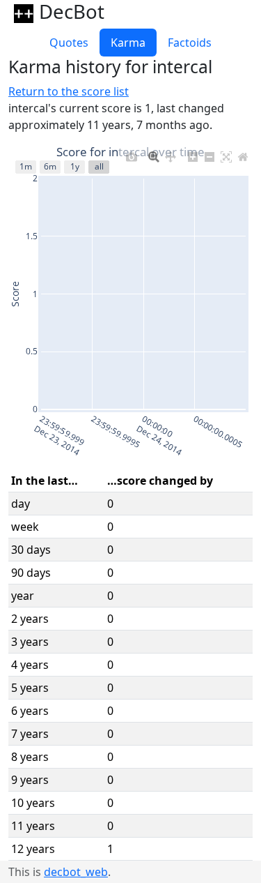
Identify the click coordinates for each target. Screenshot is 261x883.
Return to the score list (68, 91)
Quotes (68, 42)
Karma (128, 42)
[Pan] (170, 153)
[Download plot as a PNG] (131, 153)
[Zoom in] (192, 153)
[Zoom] (153, 153)
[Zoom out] (209, 153)
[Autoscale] (226, 153)
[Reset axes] (243, 153)
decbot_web (76, 872)
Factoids (190, 42)
